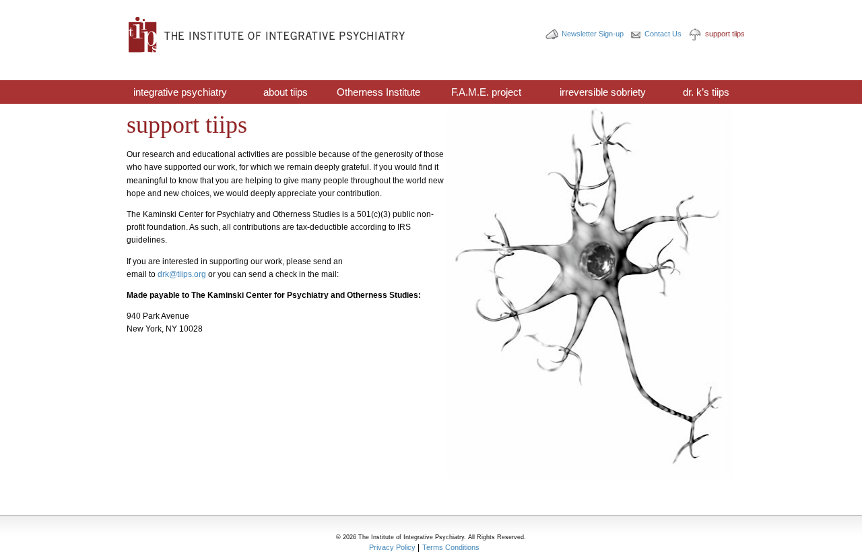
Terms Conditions (450, 547)
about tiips (285, 92)
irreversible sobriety (603, 92)
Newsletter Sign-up (593, 34)
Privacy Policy (392, 547)
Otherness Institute (378, 92)
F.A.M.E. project (486, 92)
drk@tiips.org (182, 274)
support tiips (725, 34)
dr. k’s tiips (706, 92)
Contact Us (663, 34)
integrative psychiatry (180, 92)
